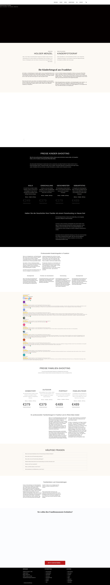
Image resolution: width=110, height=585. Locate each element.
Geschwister (63, 185)
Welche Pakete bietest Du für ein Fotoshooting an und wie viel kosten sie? (40, 461)
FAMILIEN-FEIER (79, 391)
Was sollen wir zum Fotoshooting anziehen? (34, 456)
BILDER (61, 2)
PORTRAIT (63, 391)
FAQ (77, 2)
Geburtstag (79, 185)
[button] (55, 454)
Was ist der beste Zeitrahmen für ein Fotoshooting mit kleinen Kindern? (39, 453)
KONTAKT (81, 2)
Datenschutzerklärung (28, 582)
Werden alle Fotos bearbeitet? (31, 464)
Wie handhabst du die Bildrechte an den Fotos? (34, 469)
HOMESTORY (30, 391)
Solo (30, 185)
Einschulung (47, 185)
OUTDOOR (47, 390)
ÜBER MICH (56, 2)
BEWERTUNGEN (71, 2)
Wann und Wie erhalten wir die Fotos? (32, 466)
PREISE (65, 2)
